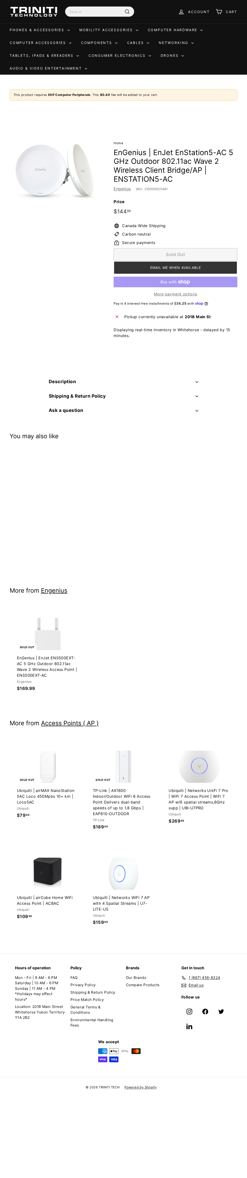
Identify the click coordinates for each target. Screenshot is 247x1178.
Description (62, 381)
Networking (174, 43)
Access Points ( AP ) (70, 723)
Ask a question (66, 410)
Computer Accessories (39, 43)
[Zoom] (53, 171)
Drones (170, 55)
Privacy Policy (83, 985)
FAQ (73, 977)
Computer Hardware (173, 30)
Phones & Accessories (38, 30)
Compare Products (142, 985)
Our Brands (136, 977)
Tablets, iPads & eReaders (42, 55)
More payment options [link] (175, 294)
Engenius (122, 188)
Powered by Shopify (140, 1087)
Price (119, 201)
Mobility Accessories (107, 30)
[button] (175, 267)
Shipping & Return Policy (77, 396)
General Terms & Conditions (85, 1010)
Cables (136, 43)
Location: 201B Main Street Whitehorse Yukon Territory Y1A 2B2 (40, 1012)
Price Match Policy (87, 999)
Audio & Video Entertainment (46, 68)
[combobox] (99, 12)
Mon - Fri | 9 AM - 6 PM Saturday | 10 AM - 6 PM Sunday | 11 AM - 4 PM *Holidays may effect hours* (36, 988)
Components (97, 43)
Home (118, 143)
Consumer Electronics (118, 55)
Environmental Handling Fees (91, 1023)
